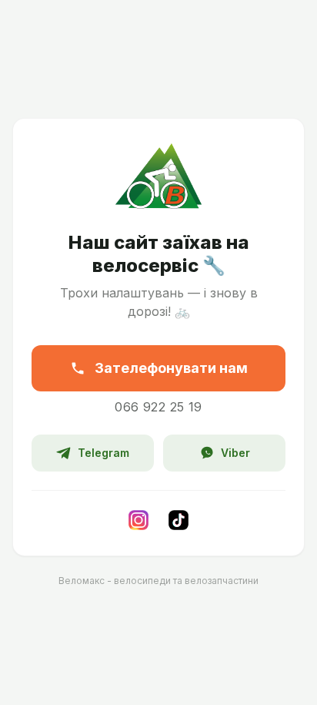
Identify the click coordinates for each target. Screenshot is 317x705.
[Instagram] (138, 520)
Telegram (103, 452)
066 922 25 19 (158, 407)
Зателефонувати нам (171, 368)
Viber (235, 452)
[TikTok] (178, 520)
